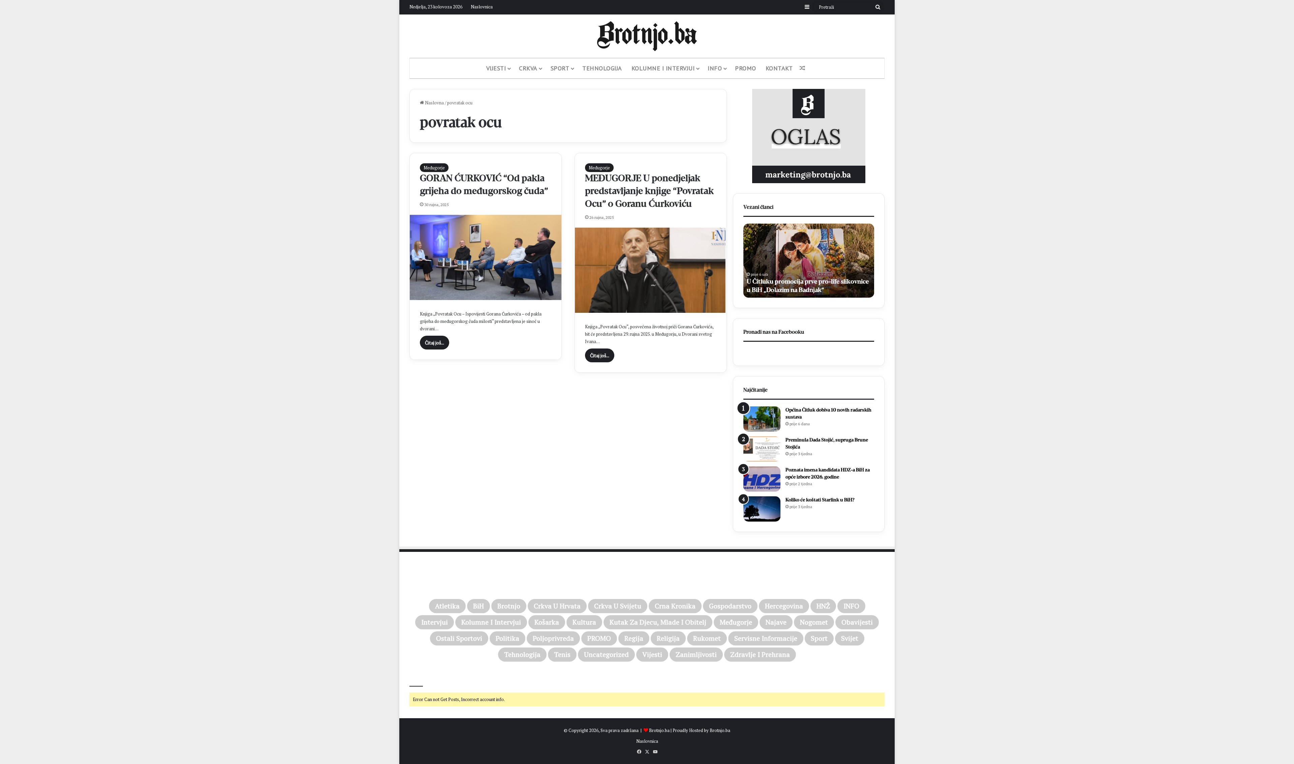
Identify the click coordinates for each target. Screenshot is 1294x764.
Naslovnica (482, 7)
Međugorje (434, 168)
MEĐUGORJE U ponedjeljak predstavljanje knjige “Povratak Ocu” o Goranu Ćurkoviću (649, 191)
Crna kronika (675, 605)
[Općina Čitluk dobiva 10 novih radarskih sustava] (761, 419)
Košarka (546, 622)
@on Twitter (423, 677)
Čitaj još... (434, 342)
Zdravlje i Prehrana (760, 654)
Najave (776, 622)
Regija (633, 638)
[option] (821, 261)
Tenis (562, 654)
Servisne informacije (765, 638)
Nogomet (814, 622)
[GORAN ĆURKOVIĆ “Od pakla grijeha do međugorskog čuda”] (485, 257)
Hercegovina (784, 605)
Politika (507, 638)
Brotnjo (508, 605)
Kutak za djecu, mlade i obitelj (658, 622)
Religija (668, 638)
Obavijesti (857, 622)
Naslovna (434, 103)
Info (715, 68)
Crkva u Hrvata (557, 605)
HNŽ (823, 605)
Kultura (584, 622)
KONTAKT (779, 68)
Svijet (849, 638)
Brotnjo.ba (659, 730)
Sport (560, 68)
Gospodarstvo (730, 605)
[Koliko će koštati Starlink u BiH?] (761, 509)
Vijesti (496, 68)
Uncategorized (606, 654)
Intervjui (434, 622)
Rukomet (707, 638)
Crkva (528, 68)
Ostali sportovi (459, 638)
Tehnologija (602, 68)
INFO (851, 605)
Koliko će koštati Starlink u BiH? (820, 499)
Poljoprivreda (553, 638)
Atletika (447, 605)
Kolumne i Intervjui (663, 68)
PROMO (745, 68)
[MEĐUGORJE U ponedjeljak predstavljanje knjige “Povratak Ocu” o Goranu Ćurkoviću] (651, 270)
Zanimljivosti (696, 654)
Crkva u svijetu (617, 605)
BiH (478, 605)
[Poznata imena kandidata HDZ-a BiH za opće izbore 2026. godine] (761, 479)
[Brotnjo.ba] (647, 36)
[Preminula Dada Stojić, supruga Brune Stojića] (761, 449)
